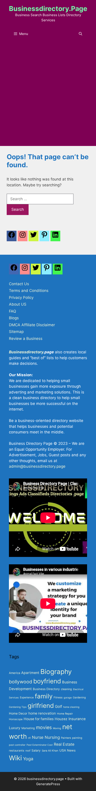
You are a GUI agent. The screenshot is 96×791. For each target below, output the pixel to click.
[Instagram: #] (25, 270)
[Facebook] (12, 237)
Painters (66, 737)
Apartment (30, 673)
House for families (39, 719)
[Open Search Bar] (80, 34)
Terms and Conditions (28, 290)
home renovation (42, 713)
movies (44, 727)
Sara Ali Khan (50, 750)
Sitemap (16, 331)
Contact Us (19, 284)
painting (77, 737)
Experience (27, 697)
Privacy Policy (21, 297)
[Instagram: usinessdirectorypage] (22, 237)
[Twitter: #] (33, 237)
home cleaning (71, 707)
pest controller (17, 744)
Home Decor (18, 713)
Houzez (61, 719)
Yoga (28, 758)
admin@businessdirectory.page (37, 466)
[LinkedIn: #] (55, 237)
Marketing (28, 728)
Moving (57, 728)
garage (68, 697)
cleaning (66, 689)
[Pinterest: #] (44, 237)
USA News (67, 750)
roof (27, 750)
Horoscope (16, 719)
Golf (58, 706)
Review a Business (25, 338)
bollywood (20, 682)
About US (17, 304)
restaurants (16, 750)
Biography (56, 672)
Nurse (38, 737)
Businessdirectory (26, 352)
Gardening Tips (18, 707)
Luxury (14, 728)
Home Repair (65, 713)
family (43, 696)
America (14, 673)
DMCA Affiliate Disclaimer (32, 325)
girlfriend (41, 705)
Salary (36, 750)
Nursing (52, 737)
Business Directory (46, 689)
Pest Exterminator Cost (40, 744)
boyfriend (47, 681)
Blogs (14, 318)
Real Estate (64, 744)
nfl (29, 738)
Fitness (58, 697)
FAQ (12, 311)
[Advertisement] (48, 95)
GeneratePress (48, 784)
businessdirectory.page (48, 8)
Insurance (77, 719)
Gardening (79, 697)
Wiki (15, 758)
